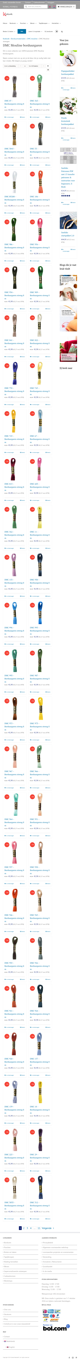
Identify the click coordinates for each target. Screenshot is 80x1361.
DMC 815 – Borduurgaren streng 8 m (14, 487)
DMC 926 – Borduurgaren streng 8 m (40, 966)
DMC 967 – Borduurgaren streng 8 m (14, 774)
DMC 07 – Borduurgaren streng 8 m (14, 103)
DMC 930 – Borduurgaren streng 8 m (40, 582)
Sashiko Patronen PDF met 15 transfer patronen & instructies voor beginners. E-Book (68, 177)
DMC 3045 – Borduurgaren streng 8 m (14, 151)
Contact (7, 1336)
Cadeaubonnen (9, 1276)
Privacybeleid (48, 1242)
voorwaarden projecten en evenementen (58, 1252)
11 (39, 1228)
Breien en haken (10, 1252)
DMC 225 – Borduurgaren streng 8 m (14, 1157)
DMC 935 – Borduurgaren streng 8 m (14, 966)
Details (23, 117)
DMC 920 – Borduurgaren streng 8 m (14, 1061)
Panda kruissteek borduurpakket (67, 121)
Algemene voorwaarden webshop (55, 1247)
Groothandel (47, 1266)
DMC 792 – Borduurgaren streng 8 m (14, 391)
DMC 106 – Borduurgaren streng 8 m (40, 199)
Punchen (7, 1247)
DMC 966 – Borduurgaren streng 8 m (40, 774)
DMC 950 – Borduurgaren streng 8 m (40, 870)
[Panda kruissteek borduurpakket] (68, 105)
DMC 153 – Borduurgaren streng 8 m (14, 582)
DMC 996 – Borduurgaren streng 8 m (14, 630)
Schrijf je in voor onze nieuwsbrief (17, 1324)
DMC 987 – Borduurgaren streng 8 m (40, 678)
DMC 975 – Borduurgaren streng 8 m (14, 726)
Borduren (7, 1242)
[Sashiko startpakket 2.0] (68, 220)
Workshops (8, 1281)
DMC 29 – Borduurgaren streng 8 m (40, 1157)
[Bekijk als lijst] (48, 70)
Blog (6, 1319)
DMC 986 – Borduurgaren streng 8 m (14, 247)
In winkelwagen (10, 117)
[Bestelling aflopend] (25, 66)
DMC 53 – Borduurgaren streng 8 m (40, 151)
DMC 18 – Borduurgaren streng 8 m (40, 1109)
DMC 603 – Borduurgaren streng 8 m (40, 487)
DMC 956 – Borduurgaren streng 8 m (40, 247)
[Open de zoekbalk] (62, 31)
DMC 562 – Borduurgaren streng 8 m (14, 534)
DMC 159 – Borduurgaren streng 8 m (14, 1109)
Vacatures (7, 1314)
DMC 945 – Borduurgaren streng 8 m (40, 918)
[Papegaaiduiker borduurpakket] (68, 59)
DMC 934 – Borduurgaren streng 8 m (14, 295)
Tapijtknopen (9, 1257)
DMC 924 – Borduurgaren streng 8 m (40, 1013)
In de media (47, 1271)
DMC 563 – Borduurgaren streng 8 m (40, 103)
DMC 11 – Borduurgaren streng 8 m (40, 534)
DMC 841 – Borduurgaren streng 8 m (14, 343)
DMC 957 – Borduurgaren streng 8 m (14, 870)
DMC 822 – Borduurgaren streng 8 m (40, 343)
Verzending (47, 1257)
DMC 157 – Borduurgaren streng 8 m (40, 1061)
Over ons (7, 1309)
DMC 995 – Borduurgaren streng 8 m (40, 630)
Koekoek (6, 39)
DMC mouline (32, 39)
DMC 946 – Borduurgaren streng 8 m (14, 918)
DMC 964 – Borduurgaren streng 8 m (14, 822)
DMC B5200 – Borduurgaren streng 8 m (14, 199)
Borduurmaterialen (18, 39)
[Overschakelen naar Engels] (50, 7)
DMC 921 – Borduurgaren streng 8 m (14, 1013)
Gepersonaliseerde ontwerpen (15, 1271)
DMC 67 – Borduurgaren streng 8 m (40, 439)
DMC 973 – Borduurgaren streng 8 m (40, 726)
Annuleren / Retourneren (52, 1262)
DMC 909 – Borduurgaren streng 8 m (40, 295)
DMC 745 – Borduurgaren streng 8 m (40, 391)
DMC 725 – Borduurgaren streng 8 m (14, 439)
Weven (6, 1266)
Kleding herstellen (11, 1262)
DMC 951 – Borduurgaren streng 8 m (40, 822)
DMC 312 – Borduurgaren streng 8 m (40, 1205)
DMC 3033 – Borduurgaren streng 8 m (14, 1205)
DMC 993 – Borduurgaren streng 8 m (14, 678)
